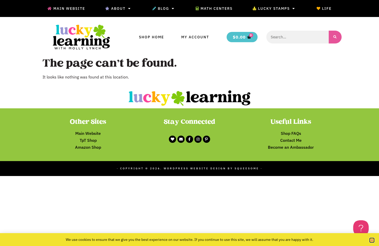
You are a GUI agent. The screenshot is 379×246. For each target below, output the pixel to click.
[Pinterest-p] (206, 139)
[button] (372, 240)
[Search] (335, 37)
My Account (195, 37)
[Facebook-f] (189, 139)
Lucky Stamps (274, 8)
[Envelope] (181, 139)
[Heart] (172, 139)
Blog (163, 8)
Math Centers (217, 8)
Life (327, 8)
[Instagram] (198, 139)
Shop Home (151, 37)
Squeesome (247, 168)
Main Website (69, 8)
